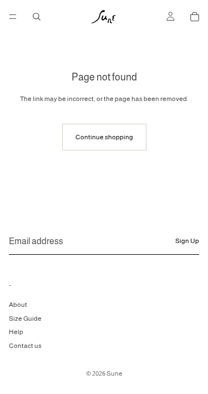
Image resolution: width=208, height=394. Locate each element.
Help (16, 332)
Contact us (25, 346)
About (18, 304)
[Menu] (13, 16)
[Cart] (194, 16)
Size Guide (25, 318)
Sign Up (187, 241)
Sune (114, 373)
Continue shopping (104, 137)
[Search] (36, 16)
